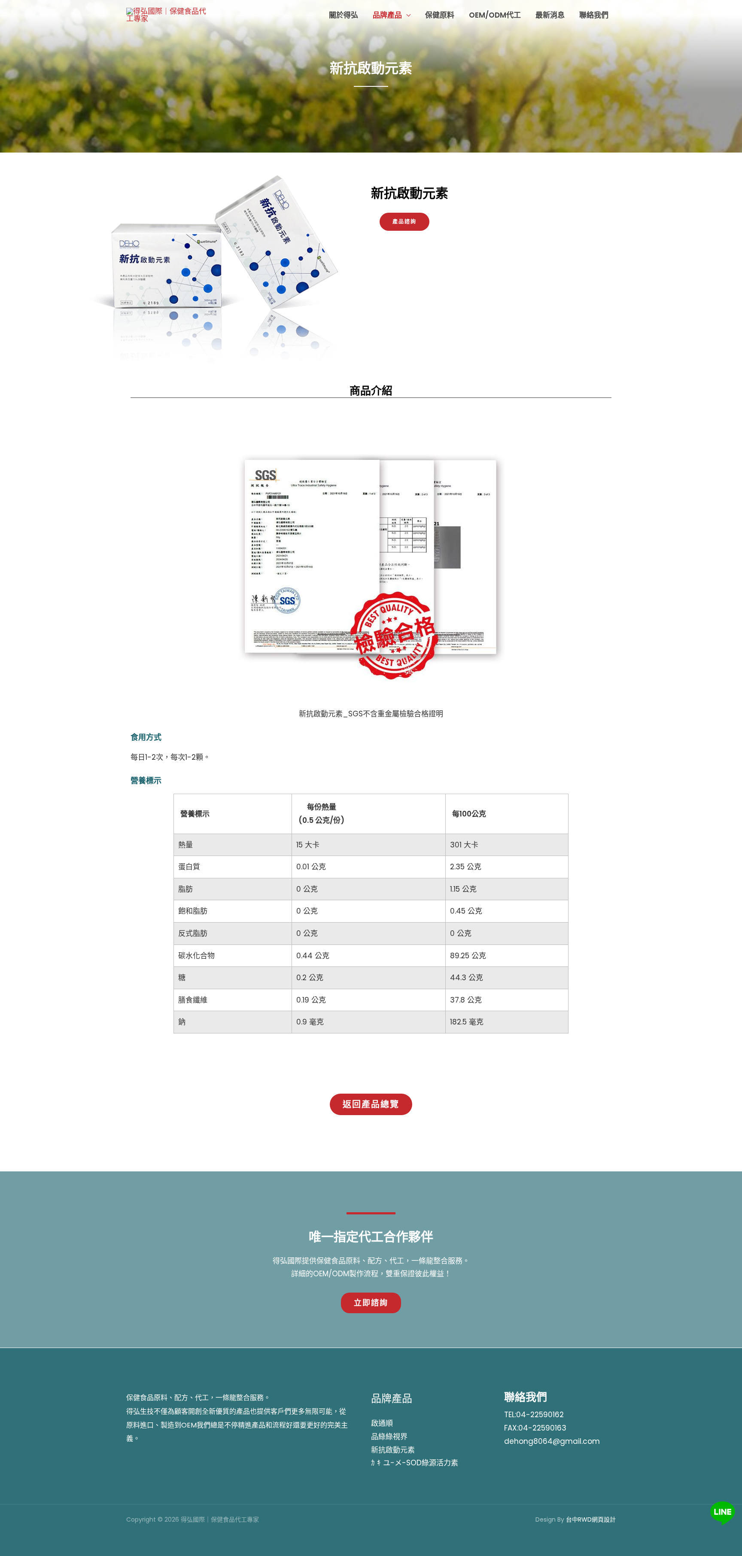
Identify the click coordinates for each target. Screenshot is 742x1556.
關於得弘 (343, 15)
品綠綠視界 (389, 1436)
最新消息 (550, 15)
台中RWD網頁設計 (591, 1519)
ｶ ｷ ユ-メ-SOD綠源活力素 (414, 1463)
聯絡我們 (593, 15)
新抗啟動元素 (393, 1450)
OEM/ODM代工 (495, 15)
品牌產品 (387, 15)
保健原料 (439, 15)
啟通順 (382, 1423)
